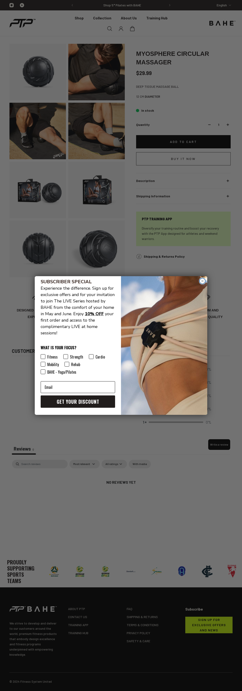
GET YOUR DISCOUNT (78, 401)
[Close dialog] (202, 281)
